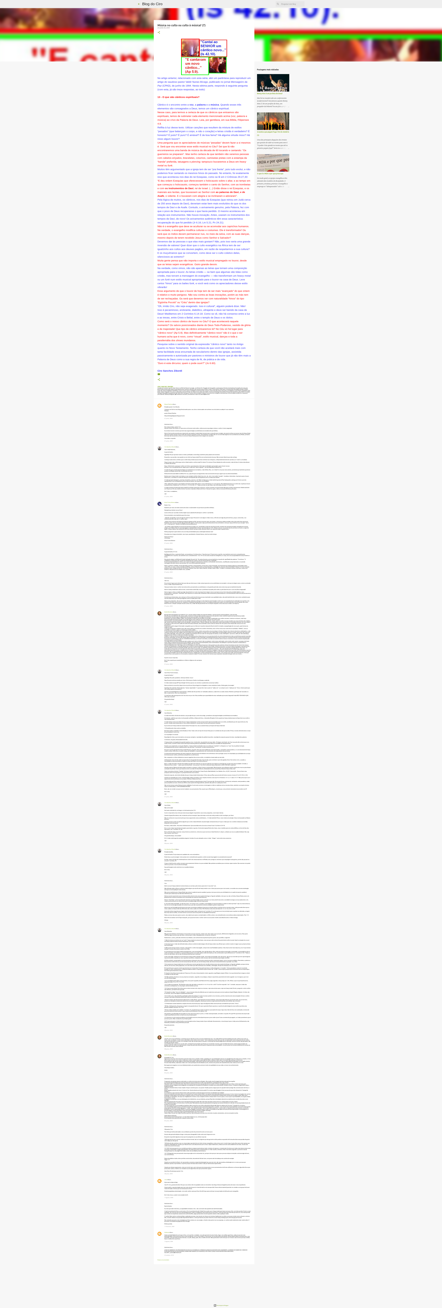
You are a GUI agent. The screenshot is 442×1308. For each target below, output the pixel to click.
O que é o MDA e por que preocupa (270, 174)
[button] (158, 32)
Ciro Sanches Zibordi (169, 447)
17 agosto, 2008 (168, 1197)
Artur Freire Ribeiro (169, 502)
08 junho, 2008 (168, 843)
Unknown (166, 1232)
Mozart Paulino (168, 404)
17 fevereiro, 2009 (169, 1226)
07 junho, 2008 (168, 418)
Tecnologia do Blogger (222, 1305)
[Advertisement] (204, 1284)
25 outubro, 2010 (169, 1255)
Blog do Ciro (152, 4)
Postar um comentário (163, 1260)
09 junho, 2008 (168, 1072)
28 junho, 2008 (168, 1173)
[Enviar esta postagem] (158, 375)
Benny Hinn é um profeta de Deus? (270, 93)
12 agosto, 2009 (168, 1241)
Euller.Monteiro (168, 612)
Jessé (165, 1179)
